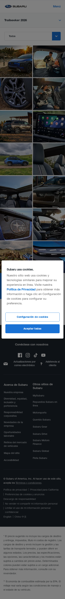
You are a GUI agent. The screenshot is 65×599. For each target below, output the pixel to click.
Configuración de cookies (32, 317)
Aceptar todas (32, 328)
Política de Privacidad (21, 289)
